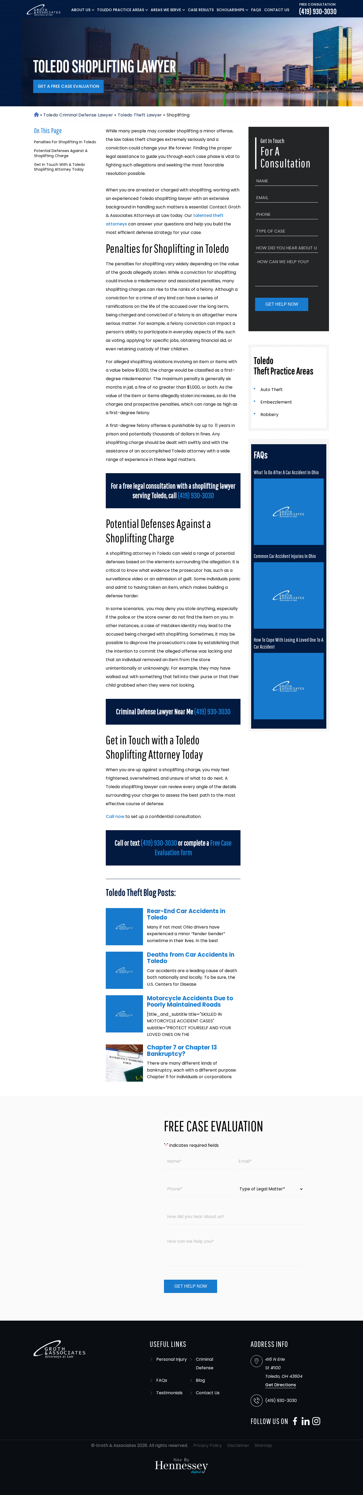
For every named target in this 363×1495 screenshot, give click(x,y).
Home (36, 114)
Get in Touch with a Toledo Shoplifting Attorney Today (59, 167)
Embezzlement (276, 402)
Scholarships (230, 9)
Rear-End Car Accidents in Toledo (186, 914)
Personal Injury (171, 1359)
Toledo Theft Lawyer (140, 115)
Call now (115, 816)
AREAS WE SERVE (166, 9)
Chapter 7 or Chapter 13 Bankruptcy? (182, 1050)
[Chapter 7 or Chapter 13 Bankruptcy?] (124, 1063)
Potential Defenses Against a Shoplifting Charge (60, 153)
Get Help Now (281, 304)
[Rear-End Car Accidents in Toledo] (124, 926)
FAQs (256, 9)
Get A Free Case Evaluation (68, 86)
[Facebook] (293, 1421)
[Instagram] (315, 1421)
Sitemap (263, 1445)
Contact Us (276, 9)
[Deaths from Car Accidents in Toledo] (124, 970)
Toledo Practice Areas (120, 9)
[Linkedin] (304, 1421)
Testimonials (169, 1393)
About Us (80, 9)
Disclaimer (238, 1445)
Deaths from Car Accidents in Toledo (190, 958)
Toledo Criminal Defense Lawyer (78, 115)
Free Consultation (317, 4)
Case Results (201, 9)
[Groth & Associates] (44, 10)
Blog (200, 1380)
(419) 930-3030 (317, 11)
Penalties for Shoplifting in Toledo (65, 142)
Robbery (269, 414)
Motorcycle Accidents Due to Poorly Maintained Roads (190, 1001)
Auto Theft (271, 390)
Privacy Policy (207, 1445)
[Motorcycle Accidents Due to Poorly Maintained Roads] (124, 1013)
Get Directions (280, 1385)
